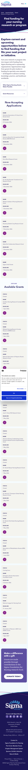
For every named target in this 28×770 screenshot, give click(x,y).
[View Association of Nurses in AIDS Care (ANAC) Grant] (4, 640)
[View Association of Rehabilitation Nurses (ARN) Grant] (4, 559)
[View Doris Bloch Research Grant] (4, 169)
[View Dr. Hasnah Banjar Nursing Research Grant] (4, 477)
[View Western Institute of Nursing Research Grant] (4, 213)
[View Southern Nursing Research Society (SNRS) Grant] (4, 313)
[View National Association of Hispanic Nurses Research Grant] (4, 367)
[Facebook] (7, 716)
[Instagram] (14, 716)
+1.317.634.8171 (10, 731)
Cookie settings (14, 760)
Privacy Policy (8, 759)
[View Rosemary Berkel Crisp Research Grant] (4, 233)
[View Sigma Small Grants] (4, 274)
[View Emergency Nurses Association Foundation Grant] (4, 587)
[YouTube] (17, 716)
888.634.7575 (9, 729)
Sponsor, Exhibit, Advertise (14, 751)
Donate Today (14, 676)
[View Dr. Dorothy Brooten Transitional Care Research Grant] (4, 191)
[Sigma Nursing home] (6, 3)
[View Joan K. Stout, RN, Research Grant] (4, 422)
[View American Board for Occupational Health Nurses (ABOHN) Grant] (4, 148)
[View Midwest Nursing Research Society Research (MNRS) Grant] (4, 340)
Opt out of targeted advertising (14, 397)
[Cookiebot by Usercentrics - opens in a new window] (20, 371)
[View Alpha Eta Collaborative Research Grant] (4, 253)
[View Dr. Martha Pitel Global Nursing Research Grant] (4, 532)
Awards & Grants (9, 12)
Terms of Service (18, 759)
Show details (20, 388)
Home (2, 12)
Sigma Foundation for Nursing (14, 743)
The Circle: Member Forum (14, 746)
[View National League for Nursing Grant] (4, 612)
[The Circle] (20, 716)
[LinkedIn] (10, 716)
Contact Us (14, 740)
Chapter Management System (14, 748)
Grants (16, 12)
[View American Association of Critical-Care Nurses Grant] (4, 126)
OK (14, 393)
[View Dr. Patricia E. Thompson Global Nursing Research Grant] (4, 504)
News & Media (14, 754)
